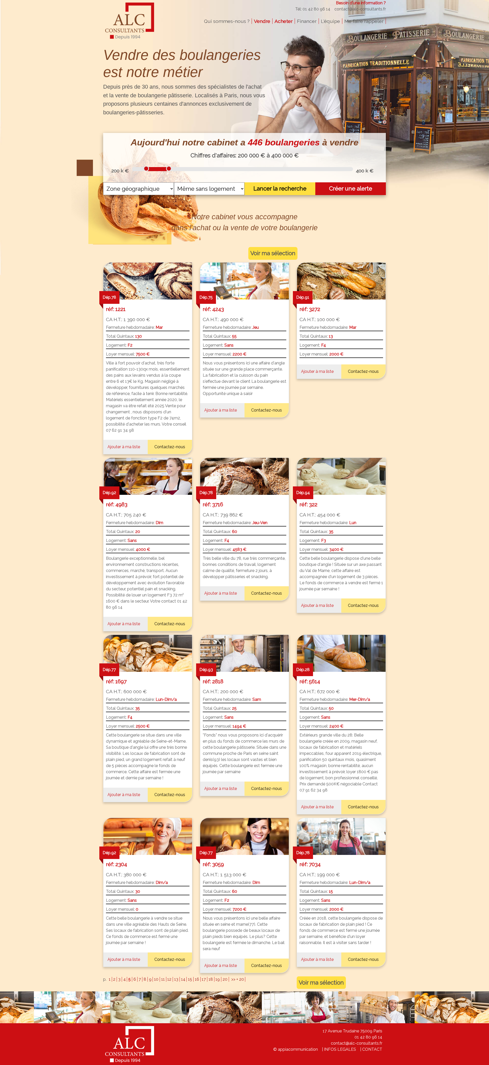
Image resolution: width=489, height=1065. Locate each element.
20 (225, 979)
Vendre (262, 21)
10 (156, 979)
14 (183, 979)
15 (190, 979)
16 (197, 979)
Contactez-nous (169, 446)
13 (176, 979)
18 (211, 979)
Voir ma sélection (272, 253)
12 (169, 979)
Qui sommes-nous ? (227, 21)
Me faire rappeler (364, 21)
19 (217, 979)
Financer (307, 21)
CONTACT (372, 1049)
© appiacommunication (295, 1049)
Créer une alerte (350, 188)
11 (163, 979)
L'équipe (330, 21)
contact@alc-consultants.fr (360, 9)
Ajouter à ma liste (123, 446)
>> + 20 (237, 979)
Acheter (284, 21)
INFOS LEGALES (340, 1049)
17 (204, 979)
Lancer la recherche (279, 188)
